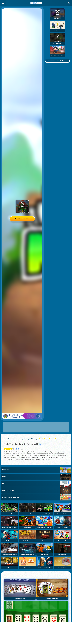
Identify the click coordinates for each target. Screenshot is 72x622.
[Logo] (36, 3)
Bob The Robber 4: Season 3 (47, 439)
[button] (69, 3)
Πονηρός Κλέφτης (31, 439)
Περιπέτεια (11, 439)
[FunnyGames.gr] (5, 439)
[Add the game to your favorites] (40, 444)
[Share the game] (38, 416)
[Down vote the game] (33, 416)
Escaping (20, 439)
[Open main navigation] (3, 3)
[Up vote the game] (29, 416)
